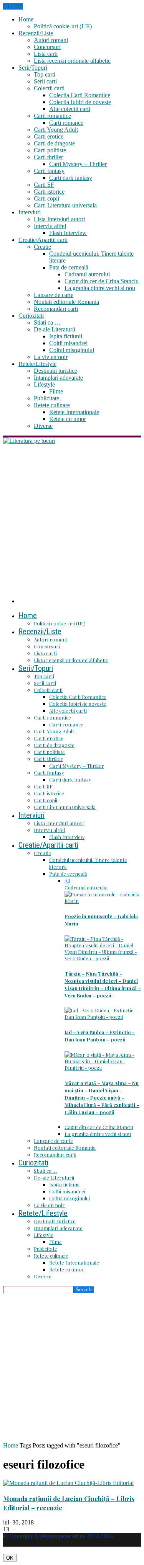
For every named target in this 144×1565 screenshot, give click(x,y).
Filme (56, 391)
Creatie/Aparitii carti (43, 240)
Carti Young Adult (56, 129)
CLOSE (13, 6)
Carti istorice (49, 191)
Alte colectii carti (69, 109)
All (67, 880)
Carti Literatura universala (65, 205)
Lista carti (46, 54)
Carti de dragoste (54, 143)
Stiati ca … (47, 322)
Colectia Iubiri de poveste (80, 102)
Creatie (42, 246)
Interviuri (29, 212)
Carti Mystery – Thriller (78, 164)
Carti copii (46, 198)
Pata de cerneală (68, 267)
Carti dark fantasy (70, 178)
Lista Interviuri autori (59, 219)
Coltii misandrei (68, 343)
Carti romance (66, 122)
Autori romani (51, 40)
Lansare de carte (53, 295)
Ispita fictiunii (65, 336)
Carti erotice (48, 136)
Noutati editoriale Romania (66, 302)
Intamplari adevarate (58, 377)
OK (9, 1558)
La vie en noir (51, 357)
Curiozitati (31, 315)
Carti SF (44, 184)
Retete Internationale (74, 412)
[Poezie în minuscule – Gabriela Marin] (103, 901)
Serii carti (45, 81)
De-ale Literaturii (54, 329)
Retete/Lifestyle (37, 364)
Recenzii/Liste (35, 33)
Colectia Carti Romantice (79, 95)
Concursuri (47, 47)
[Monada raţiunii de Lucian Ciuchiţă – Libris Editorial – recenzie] (68, 1483)
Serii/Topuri (32, 67)
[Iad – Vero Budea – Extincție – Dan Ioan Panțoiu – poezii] (103, 1016)
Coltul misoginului (71, 350)
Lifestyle (44, 384)
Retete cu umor (67, 419)
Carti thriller (48, 157)
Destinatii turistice (55, 370)
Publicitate (46, 398)
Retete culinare (52, 405)
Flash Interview (68, 233)
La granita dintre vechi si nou (100, 288)
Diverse (43, 426)
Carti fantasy (49, 171)
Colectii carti (49, 88)
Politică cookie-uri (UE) (63, 26)
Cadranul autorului (87, 274)
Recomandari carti (56, 308)
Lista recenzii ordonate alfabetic (72, 60)
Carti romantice (52, 116)
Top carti (44, 74)
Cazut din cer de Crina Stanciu (102, 281)
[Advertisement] (72, 520)
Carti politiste (50, 150)
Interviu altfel (50, 226)
